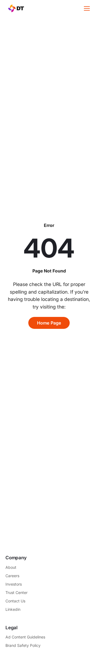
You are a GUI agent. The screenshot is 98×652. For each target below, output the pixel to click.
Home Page (49, 323)
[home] (14, 8)
